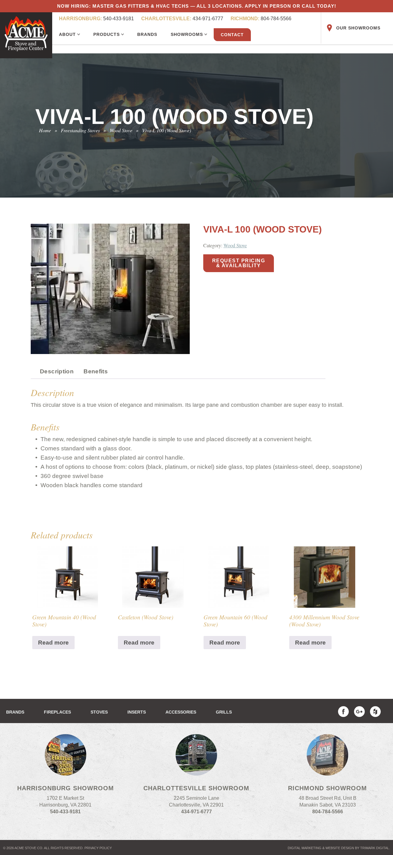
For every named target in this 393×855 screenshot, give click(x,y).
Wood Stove (235, 245)
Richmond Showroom (327, 788)
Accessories (180, 712)
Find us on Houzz (375, 711)
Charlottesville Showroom (196, 788)
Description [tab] (57, 371)
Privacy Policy (98, 848)
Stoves (99, 712)
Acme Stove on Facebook (343, 711)
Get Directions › (65, 821)
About (68, 34)
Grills (224, 712)
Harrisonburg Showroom (65, 788)
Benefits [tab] (96, 371)
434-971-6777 (182, 18)
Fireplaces (57, 712)
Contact (232, 34)
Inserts (136, 712)
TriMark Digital (374, 848)
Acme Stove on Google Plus (359, 711)
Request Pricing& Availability (238, 263)
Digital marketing (304, 848)
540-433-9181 (96, 18)
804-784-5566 (261, 18)
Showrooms (187, 34)
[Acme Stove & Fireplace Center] (26, 35)
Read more (53, 642)
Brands (147, 34)
